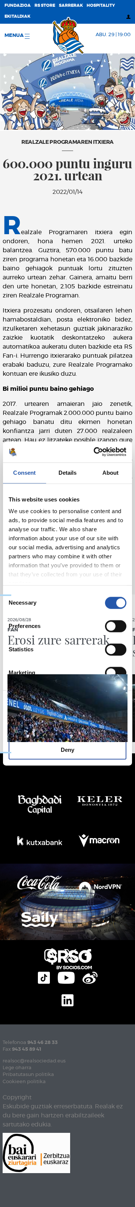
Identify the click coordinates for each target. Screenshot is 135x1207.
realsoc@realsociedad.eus (34, 1061)
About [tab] (110, 472)
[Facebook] (88, 954)
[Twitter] (70, 954)
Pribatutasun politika (28, 1074)
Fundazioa (17, 5)
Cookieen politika (24, 1081)
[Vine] (90, 976)
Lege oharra (17, 1067)
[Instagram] (50, 954)
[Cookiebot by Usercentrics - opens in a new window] (95, 452)
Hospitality (101, 5)
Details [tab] (67, 472)
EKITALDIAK (17, 16)
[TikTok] (44, 976)
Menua (14, 35)
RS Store (44, 5)
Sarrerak (71, 5)
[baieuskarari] (36, 1152)
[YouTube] (66, 976)
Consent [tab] (24, 472)
